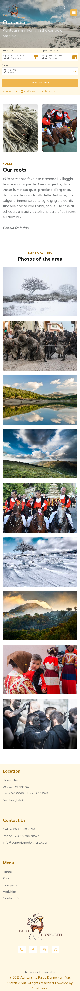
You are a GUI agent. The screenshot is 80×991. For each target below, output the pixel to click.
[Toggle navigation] (73, 12)
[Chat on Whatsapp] (55, 949)
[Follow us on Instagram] (44, 949)
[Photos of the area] (40, 291)
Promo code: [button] (12, 91)
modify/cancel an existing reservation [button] (41, 91)
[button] (21, 57)
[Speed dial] (22, 949)
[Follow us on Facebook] (33, 949)
